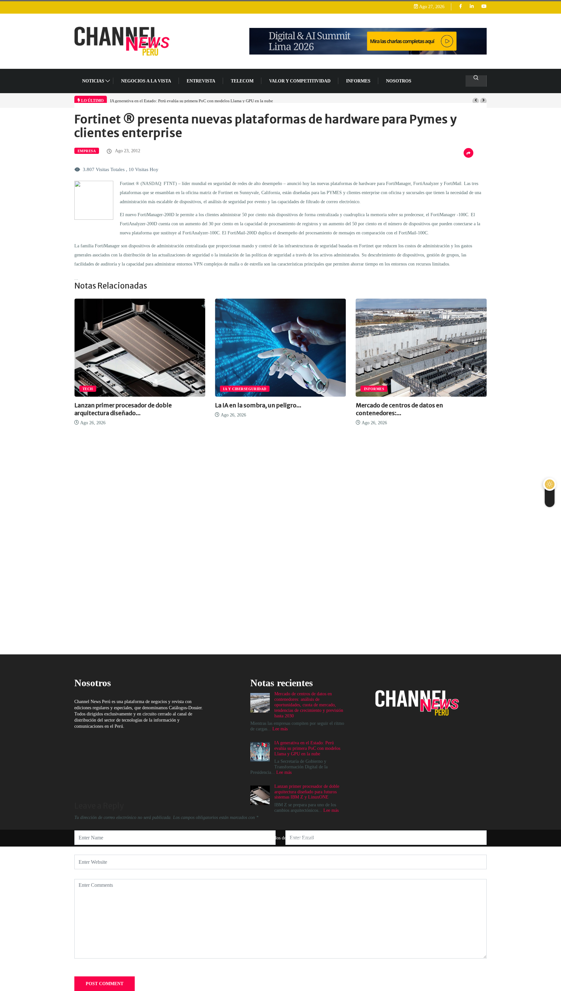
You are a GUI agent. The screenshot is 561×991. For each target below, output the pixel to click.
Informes (358, 81)
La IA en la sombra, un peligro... (258, 405)
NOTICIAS (93, 81)
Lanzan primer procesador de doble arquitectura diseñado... (123, 409)
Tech (87, 389)
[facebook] (460, 6)
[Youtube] (484, 6)
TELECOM (242, 81)
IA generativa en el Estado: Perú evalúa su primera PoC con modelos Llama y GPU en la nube (191, 100)
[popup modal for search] (476, 81)
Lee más (331, 810)
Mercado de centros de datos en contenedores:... (399, 409)
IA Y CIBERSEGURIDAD (244, 389)
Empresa (87, 151)
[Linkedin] (472, 6)
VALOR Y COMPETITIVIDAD (299, 81)
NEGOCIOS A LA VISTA (146, 81)
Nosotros (398, 81)
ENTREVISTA (201, 81)
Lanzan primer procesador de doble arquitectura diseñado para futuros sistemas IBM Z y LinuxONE (306, 792)
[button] (475, 101)
